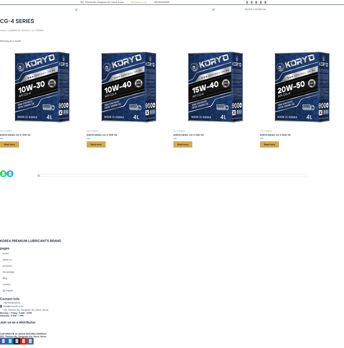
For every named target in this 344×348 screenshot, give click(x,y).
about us (144, 9)
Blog (190, 9)
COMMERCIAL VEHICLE (18, 30)
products (159, 9)
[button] (232, 9)
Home (131, 9)
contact (202, 9)
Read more (9, 144)
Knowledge (176, 9)
